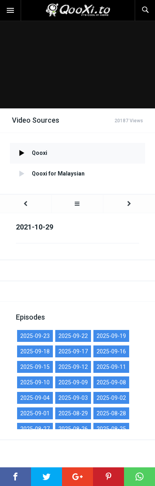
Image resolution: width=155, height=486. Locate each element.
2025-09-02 (111, 398)
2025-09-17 (73, 351)
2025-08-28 (111, 413)
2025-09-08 (111, 382)
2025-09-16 (111, 351)
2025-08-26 (73, 429)
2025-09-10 (35, 382)
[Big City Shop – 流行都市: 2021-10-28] (25, 204)
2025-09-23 (35, 336)
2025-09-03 (73, 398)
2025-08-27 (35, 429)
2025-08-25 (111, 429)
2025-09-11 (111, 367)
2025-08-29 (73, 413)
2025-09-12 (73, 367)
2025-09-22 (73, 336)
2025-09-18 (35, 351)
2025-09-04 (35, 398)
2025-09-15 (35, 367)
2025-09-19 (111, 336)
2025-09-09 (73, 382)
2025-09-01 (35, 413)
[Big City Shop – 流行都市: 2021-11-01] (129, 204)
